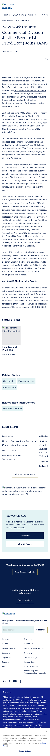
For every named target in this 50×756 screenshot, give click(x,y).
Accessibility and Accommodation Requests (35, 671)
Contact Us (28, 644)
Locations (6, 653)
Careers (5, 662)
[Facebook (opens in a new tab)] (20, 681)
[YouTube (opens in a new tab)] (15, 681)
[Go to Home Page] (9, 613)
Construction (7, 436)
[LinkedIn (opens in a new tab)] (4, 681)
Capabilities (6, 657)
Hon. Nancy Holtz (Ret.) (12, 455)
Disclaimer (28, 639)
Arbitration (43, 436)
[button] (46, 59)
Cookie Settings (30, 657)
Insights (5, 644)
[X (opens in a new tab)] (9, 681)
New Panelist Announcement (15, 20)
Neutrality (28, 653)
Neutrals (5, 639)
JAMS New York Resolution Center (30, 90)
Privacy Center (30, 662)
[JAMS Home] (12, 6)
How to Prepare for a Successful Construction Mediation (19, 443)
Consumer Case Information (35, 648)
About (4, 666)
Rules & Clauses (9, 648)
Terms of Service (31, 666)
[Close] (47, 731)
